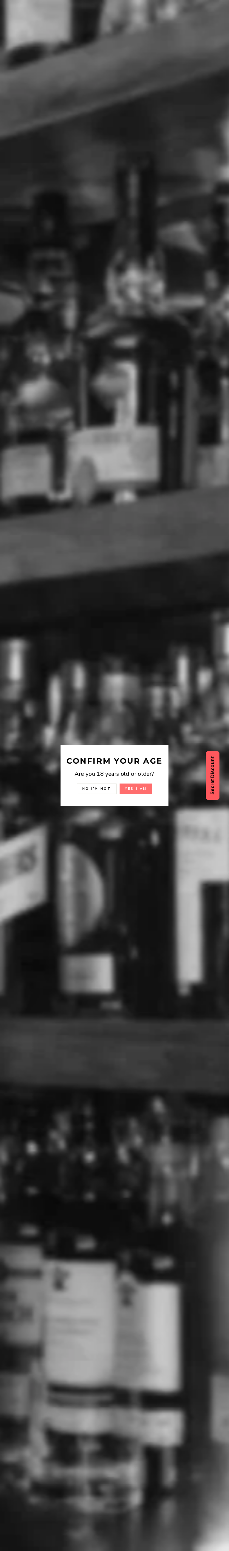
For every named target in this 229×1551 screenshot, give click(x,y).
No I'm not (96, 788)
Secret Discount (212, 775)
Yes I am (136, 788)
